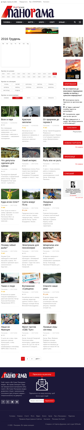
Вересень (40, 87)
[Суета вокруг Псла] (31, 194)
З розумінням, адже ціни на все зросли (71, 115)
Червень (6, 87)
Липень (17, 87)
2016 (54, 73)
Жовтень (51, 87)
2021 (29, 73)
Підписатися (49, 401)
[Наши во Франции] (10, 319)
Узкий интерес (29, 160)
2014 (8, 76)
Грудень (17, 90)
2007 (44, 76)
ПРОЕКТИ (51, 98)
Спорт (52, 22)
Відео (38, 416)
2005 (54, 76)
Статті (26, 416)
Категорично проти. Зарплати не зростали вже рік (72, 102)
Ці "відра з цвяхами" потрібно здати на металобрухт (71, 109)
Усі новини (79, 147)
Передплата (23, 2)
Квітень (39, 84)
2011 (24, 76)
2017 (49, 73)
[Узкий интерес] (31, 152)
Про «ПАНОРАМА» (35, 2)
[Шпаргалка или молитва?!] (52, 237)
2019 (39, 73)
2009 (34, 76)
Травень (50, 84)
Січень (6, 84)
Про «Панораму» (60, 416)
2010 (29, 76)
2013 (13, 76)
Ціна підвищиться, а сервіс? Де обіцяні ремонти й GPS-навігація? (73, 121)
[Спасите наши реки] (52, 278)
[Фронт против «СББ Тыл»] (31, 319)
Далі (37, 359)
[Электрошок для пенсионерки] (31, 237)
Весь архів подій (79, 197)
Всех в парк (7, 119)
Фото (32, 416)
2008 (39, 76)
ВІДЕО (40, 98)
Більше (62, 22)
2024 (13, 73)
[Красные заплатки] (31, 111)
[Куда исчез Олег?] (10, 194)
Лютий (17, 84)
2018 (44, 73)
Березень (29, 84)
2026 (3, 73)
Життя (30, 22)
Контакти (46, 2)
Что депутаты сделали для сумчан (8, 163)
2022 (24, 73)
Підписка (71, 416)
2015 (3, 76)
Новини (19, 22)
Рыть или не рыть (52, 160)
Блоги (41, 22)
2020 (34, 73)
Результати (77, 132)
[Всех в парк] (10, 111)
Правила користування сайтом (30, 419)
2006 (49, 76)
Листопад (6, 90)
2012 (18, 76)
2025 (8, 73)
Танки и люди (8, 286)
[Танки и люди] (10, 278)
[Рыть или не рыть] (52, 152)
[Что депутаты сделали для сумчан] (10, 152)
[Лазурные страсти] (52, 194)
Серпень (28, 87)
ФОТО (28, 98)
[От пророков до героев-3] (52, 111)
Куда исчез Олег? (10, 202)
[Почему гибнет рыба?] (10, 237)
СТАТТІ (17, 98)
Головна (6, 22)
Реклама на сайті (58, 419)
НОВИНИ (6, 98)
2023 (18, 73)
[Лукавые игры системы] (52, 319)
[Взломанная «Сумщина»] (31, 278)
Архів (50, 416)
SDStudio (78, 424)
